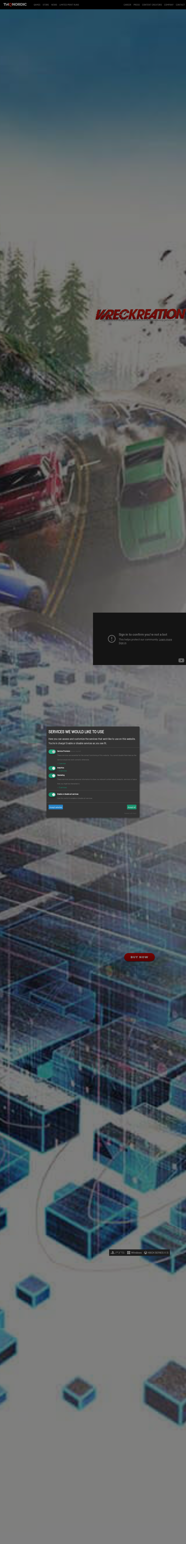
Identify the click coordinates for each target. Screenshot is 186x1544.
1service (61, 763)
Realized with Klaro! (130, 813)
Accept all (132, 807)
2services (62, 770)
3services (62, 787)
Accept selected (55, 807)
